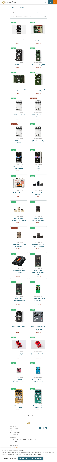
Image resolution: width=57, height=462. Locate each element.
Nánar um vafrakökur (38, 454)
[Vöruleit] (28, 16)
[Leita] (46, 2)
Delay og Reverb (17, 8)
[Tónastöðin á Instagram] (43, 428)
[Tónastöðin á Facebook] (40, 428)
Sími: (14, 447)
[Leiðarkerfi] (55, 2)
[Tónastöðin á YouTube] (46, 428)
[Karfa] (50, 2)
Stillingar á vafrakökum (10, 458)
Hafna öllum (23, 458)
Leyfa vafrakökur (36, 458)
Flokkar (38, 12)
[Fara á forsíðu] (8, 2)
